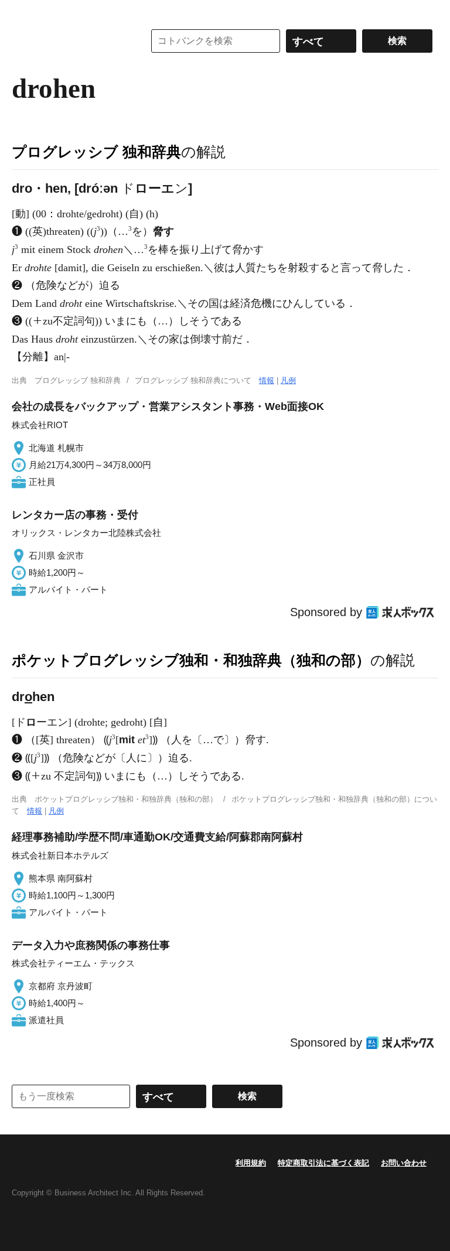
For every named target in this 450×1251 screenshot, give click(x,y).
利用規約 (251, 1162)
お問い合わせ (404, 1162)
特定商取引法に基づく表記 (323, 1162)
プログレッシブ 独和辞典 (96, 151)
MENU (23, 11)
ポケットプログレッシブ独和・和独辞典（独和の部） (191, 660)
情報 (266, 380)
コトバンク (70, 41)
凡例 (288, 380)
